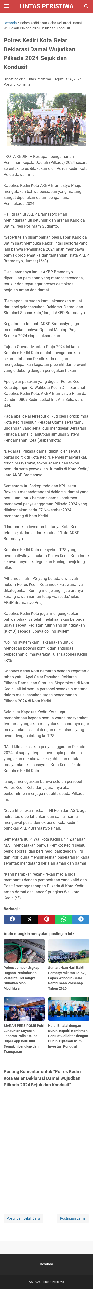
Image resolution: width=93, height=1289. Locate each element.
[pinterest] (46, 919)
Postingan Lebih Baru (23, 1218)
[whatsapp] (63, 919)
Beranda (46, 1264)
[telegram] (80, 919)
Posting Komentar (18, 84)
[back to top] (83, 1278)
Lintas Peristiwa (46, 6)
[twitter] (29, 919)
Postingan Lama (73, 1218)
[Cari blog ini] (86, 6)
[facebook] (12, 919)
